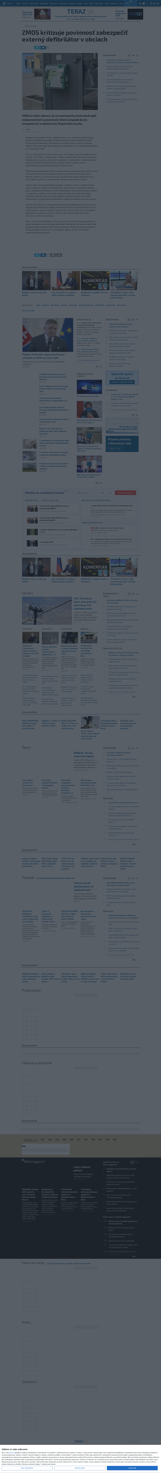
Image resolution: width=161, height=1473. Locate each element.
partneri (11, 1452)
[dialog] (80, 1459)
